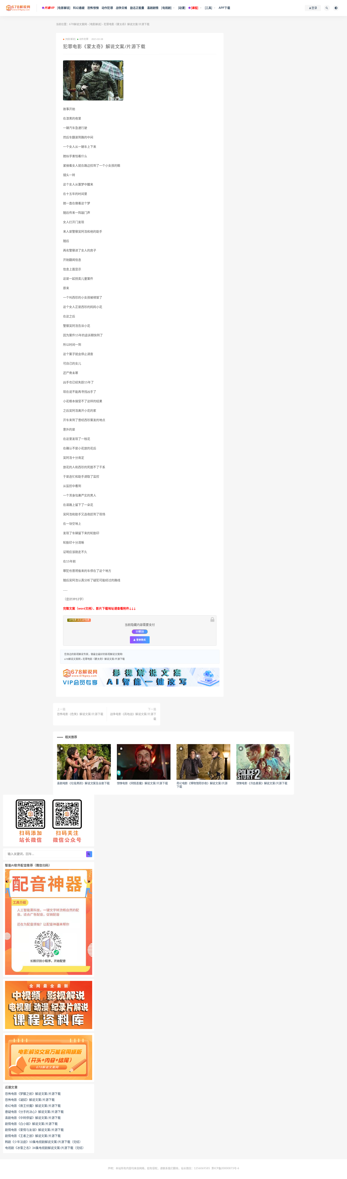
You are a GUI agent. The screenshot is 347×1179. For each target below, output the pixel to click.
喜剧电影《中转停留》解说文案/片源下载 (33, 1117)
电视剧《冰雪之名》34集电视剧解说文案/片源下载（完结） (45, 1148)
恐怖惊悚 (93, 8)
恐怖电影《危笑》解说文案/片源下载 (80, 714)
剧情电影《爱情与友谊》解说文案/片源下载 (34, 1129)
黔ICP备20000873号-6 (225, 1168)
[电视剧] (166, 8)
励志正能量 (137, 8)
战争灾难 (121, 8)
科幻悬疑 (79, 8)
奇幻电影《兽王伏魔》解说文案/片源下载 (33, 1105)
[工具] (208, 8)
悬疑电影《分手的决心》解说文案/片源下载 (34, 1111)
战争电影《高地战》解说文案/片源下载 (133, 716)
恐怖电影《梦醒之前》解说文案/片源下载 (33, 1093)
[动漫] (182, 8)
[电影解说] (63, 8)
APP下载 (224, 8)
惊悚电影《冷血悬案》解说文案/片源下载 (261, 783)
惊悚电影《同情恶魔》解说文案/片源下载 (142, 783)
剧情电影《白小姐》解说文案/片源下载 (31, 1123)
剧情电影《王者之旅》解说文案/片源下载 (33, 1135)
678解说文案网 (78, 24)
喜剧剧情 (153, 8)
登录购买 (141, 640)
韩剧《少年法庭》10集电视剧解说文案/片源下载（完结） (43, 1142)
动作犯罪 (107, 8)
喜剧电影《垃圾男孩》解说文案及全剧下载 (83, 783)
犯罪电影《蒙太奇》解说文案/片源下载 (104, 659)
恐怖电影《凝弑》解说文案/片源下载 (30, 1099)
